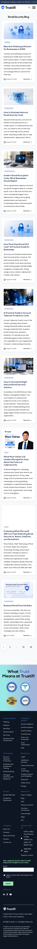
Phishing (6, 722)
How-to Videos (26, 795)
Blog (22, 798)
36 (31, 647)
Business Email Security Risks (18, 606)
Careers (6, 839)
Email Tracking (26, 731)
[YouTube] (10, 895)
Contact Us (7, 842)
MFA (22, 748)
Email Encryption (27, 727)
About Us (6, 829)
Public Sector (26, 783)
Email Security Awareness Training (8, 766)
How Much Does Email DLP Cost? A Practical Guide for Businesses (17, 247)
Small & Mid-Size (9, 795)
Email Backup (26, 734)
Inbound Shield (9, 718)
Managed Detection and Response (8, 777)
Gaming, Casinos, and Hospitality (27, 775)
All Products (8, 753)
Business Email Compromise (8, 739)
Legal (23, 757)
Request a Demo (27, 855)
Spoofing (6, 728)
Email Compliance (27, 724)
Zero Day (6, 735)
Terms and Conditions (16, 917)
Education (24, 779)
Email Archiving (8, 771)
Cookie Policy (8, 914)
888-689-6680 (28, 850)
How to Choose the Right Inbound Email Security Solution (15, 385)
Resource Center (27, 805)
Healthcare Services (25, 761)
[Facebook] (7, 895)
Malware (6, 725)
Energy (23, 786)
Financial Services (27, 765)
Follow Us (7, 890)
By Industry (25, 753)
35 (23, 647)
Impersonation (8, 732)
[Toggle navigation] (34, 7)
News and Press (9, 836)
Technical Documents (25, 809)
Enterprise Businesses (7, 799)
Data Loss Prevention (25, 738)
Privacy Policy (19, 914)
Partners (6, 832)
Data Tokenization (25, 744)
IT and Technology (25, 770)
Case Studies (25, 813)
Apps (23, 817)
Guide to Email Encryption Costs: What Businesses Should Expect (16, 178)
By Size (6, 792)
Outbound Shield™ (25, 720)
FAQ (22, 801)
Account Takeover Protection (7, 759)
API (22, 820)
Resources (25, 792)
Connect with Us (26, 827)
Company (7, 826)
